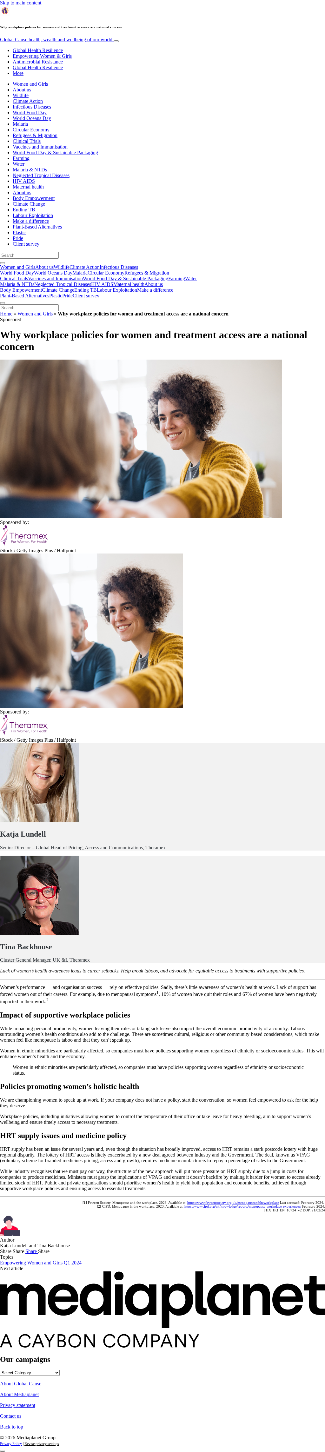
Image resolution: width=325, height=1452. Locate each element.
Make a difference (31, 221)
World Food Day (30, 112)
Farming (21, 158)
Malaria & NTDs (30, 169)
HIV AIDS (24, 181)
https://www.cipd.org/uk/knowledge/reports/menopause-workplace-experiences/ (242, 1206)
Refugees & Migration (35, 135)
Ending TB (24, 209)
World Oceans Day (32, 118)
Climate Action (28, 101)
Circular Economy (31, 129)
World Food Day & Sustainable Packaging (55, 152)
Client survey (26, 244)
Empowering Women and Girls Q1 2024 (41, 1262)
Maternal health (28, 186)
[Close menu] (2, 303)
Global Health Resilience (38, 50)
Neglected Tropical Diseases (41, 175)
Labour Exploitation (33, 215)
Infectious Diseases (32, 106)
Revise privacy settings (41, 1444)
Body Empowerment (34, 198)
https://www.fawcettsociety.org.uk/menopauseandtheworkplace (233, 1202)
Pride (18, 238)
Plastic (19, 232)
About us (22, 89)
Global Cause (56, 39)
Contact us (10, 1416)
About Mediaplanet (19, 1394)
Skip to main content (20, 2)
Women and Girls (30, 84)
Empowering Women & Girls (42, 56)
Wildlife (21, 95)
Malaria (20, 124)
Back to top (11, 1426)
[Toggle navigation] (116, 41)
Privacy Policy (11, 1444)
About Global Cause (20, 1383)
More (18, 73)
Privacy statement (17, 1405)
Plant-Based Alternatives (37, 226)
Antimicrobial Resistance (38, 61)
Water (18, 164)
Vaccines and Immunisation (40, 146)
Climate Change (29, 204)
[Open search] (2, 263)
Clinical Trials (27, 141)
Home (6, 313)
